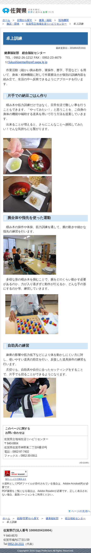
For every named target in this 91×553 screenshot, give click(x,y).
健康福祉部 (52, 518)
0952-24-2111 (16, 544)
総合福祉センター (75, 518)
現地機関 (63, 20)
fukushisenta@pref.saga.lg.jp (27, 62)
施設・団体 (13, 23)
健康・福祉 (45, 20)
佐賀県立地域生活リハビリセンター (46, 23)
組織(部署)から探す (28, 518)
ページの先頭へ (81, 511)
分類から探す (24, 20)
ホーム (6, 20)
